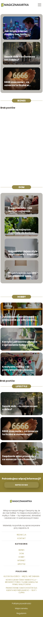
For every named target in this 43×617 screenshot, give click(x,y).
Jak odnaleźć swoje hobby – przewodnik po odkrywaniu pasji (19, 318)
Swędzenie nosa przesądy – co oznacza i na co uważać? (19, 458)
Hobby (21, 296)
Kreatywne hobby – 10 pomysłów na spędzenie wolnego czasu (17, 368)
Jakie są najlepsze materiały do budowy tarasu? (21, 231)
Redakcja (21, 534)
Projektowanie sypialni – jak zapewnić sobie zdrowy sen (23, 274)
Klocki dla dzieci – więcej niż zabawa (21, 576)
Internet (21, 560)
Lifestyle (21, 386)
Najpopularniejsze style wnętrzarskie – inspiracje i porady (23, 253)
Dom (21, 187)
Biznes (21, 100)
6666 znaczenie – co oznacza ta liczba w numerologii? (16, 84)
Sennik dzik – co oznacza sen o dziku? (19, 58)
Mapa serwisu (21, 608)
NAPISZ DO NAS (21, 485)
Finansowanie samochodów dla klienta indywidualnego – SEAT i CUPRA (21, 590)
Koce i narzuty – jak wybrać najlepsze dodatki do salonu (20, 209)
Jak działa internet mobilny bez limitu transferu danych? (15, 33)
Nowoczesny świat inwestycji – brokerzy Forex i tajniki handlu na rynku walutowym (21, 582)
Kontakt (21, 538)
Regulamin (21, 613)
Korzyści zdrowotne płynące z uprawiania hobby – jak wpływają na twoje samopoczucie (19, 343)
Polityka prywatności (21, 603)
